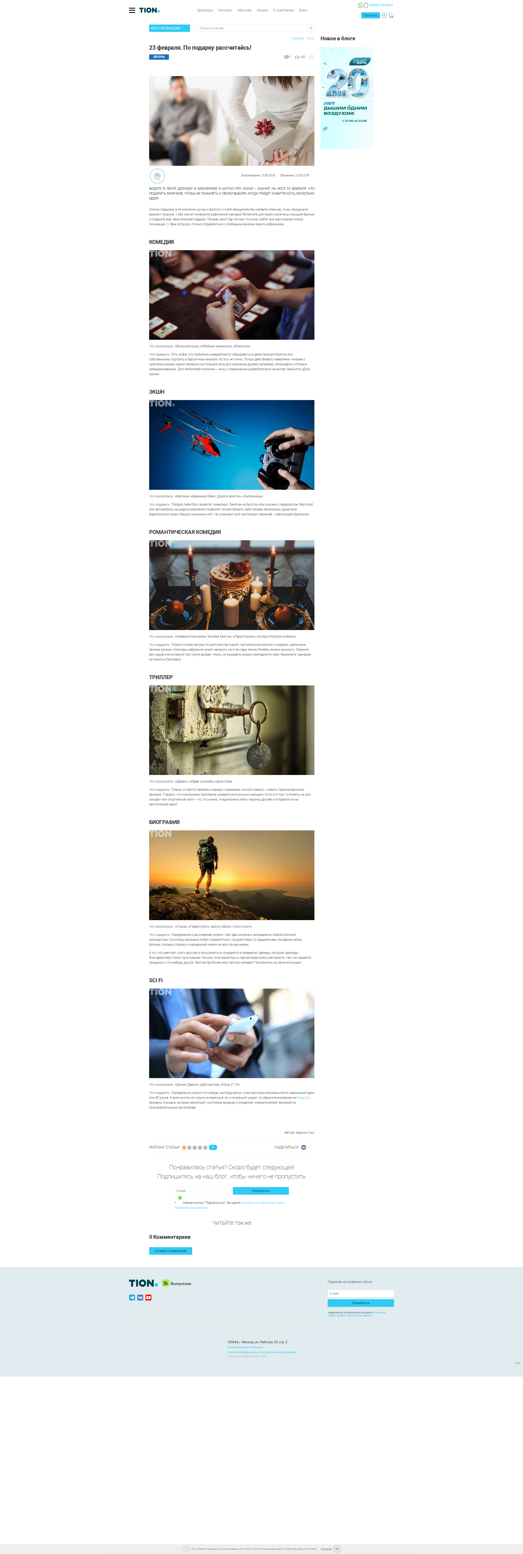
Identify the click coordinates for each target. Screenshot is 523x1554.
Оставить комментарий (170, 1250)
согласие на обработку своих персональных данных (357, 1314)
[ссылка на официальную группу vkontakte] (140, 1298)
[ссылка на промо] (347, 98)
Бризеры (205, 10)
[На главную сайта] (149, 10)
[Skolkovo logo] (176, 1283)
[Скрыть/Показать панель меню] (132, 10)
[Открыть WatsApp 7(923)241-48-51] (360, 5)
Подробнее (326, 1549)
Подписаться (261, 1190)
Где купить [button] (371, 15)
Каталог (225, 10)
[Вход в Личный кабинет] (384, 15)
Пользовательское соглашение (245, 1347)
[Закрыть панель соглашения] (186, 1549)
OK (337, 1549)
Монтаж (244, 10)
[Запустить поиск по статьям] (310, 28)
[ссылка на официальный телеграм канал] (132, 1298)
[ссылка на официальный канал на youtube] (148, 1298)
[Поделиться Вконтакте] (303, 1147)
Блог (303, 10)
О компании (283, 10)
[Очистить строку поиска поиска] (195, 28)
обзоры (159, 56)
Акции (262, 10)
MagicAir (303, 1098)
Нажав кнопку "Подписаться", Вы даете (229, 1205)
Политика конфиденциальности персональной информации (261, 1352)
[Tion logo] (143, 1283)
